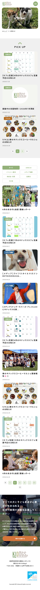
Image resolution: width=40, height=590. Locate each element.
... (29, 483)
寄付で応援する (20, 539)
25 (34, 483)
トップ (5, 31)
